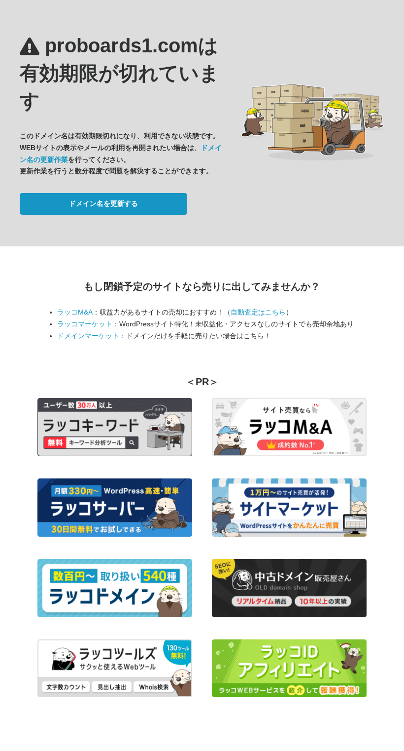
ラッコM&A (75, 312)
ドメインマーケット (88, 336)
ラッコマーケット (84, 324)
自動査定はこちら (258, 312)
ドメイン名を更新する (103, 203)
